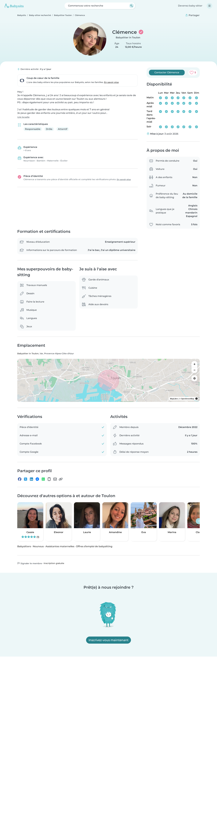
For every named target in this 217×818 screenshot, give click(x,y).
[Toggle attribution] (196, 399)
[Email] (55, 479)
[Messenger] (37, 479)
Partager (194, 15)
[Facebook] (19, 479)
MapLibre (174, 398)
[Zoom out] (194, 370)
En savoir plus (111, 82)
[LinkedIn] (31, 479)
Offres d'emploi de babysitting (94, 546)
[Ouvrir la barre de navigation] (209, 6)
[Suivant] (199, 521)
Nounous (38, 546)
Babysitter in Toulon (128, 37)
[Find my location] (194, 378)
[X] (25, 479)
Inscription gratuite (54, 563)
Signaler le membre (31, 563)
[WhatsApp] (43, 479)
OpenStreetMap (187, 398)
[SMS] (49, 479)
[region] (108, 380)
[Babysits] (14, 5)
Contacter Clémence (166, 72)
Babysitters (24, 546)
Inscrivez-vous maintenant (108, 640)
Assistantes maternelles (59, 546)
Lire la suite (23, 117)
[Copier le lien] (61, 479)
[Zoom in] (194, 364)
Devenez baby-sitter (190, 5)
